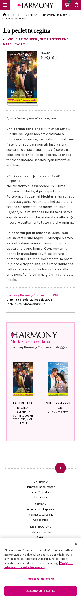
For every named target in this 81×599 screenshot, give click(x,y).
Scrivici (41, 537)
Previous (11, 384)
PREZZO (45, 52)
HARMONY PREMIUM (55, 14)
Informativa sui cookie (40, 514)
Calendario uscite (40, 532)
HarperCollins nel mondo (40, 486)
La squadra (40, 497)
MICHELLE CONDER (22, 39)
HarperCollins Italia (41, 492)
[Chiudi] (76, 544)
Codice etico (40, 519)
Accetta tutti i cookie (40, 590)
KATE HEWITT (14, 44)
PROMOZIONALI (30, 14)
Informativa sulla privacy (40, 509)
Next (69, 384)
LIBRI (13, 14)
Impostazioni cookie (40, 578)
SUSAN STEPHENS (54, 39)
